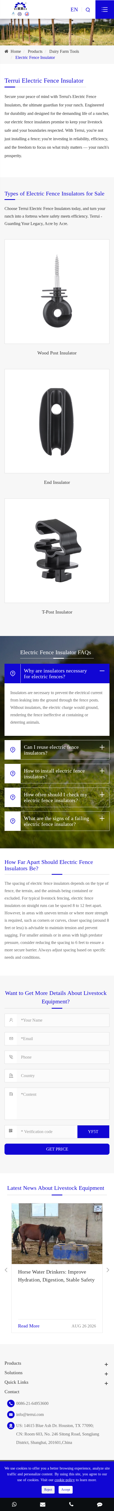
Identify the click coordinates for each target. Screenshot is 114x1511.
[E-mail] (43, 1505)
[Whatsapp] (14, 1505)
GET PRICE (57, 1149)
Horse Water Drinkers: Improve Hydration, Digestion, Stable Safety (56, 1276)
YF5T (93, 1131)
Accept (65, 1489)
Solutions (14, 1372)
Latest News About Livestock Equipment (55, 1188)
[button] (6, 1270)
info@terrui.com (30, 1414)
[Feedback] (100, 1505)
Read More (29, 1325)
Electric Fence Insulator (35, 57)
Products (35, 51)
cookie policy (65, 1480)
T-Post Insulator (57, 612)
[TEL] (71, 1505)
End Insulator (57, 482)
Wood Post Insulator (57, 352)
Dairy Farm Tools (64, 51)
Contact (12, 1391)
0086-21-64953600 (32, 1403)
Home (16, 51)
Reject (48, 1489)
